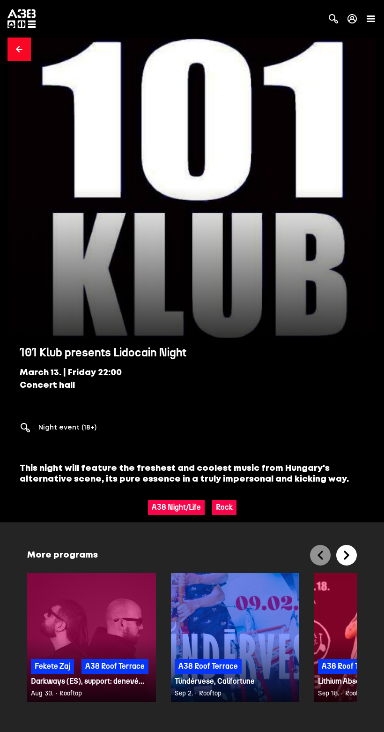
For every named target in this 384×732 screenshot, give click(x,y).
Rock (224, 507)
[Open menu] (371, 18)
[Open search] (333, 18)
